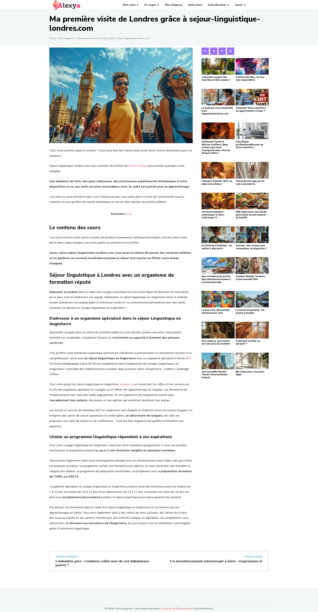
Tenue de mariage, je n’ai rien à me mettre (250, 182)
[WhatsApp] (230, 51)
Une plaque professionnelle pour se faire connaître (249, 144)
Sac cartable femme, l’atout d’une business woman (214, 374)
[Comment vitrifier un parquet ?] (252, 330)
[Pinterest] (222, 51)
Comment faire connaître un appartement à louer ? (251, 109)
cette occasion (137, 166)
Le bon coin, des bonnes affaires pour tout (215, 311)
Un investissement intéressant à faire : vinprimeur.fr (213, 214)
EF (189, 358)
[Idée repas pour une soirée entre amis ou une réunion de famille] (252, 201)
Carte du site (169, 608)
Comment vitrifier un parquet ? (248, 342)
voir (128, 214)
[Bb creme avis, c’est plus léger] (252, 361)
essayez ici (127, 384)
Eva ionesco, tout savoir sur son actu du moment (216, 342)
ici (161, 608)
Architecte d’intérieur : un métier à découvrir (217, 247)
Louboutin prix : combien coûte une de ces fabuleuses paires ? (102, 563)
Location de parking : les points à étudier (250, 311)
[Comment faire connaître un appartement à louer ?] (252, 97)
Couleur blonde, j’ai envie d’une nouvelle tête (250, 278)
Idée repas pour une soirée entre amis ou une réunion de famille (251, 214)
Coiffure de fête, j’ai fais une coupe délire (250, 78)
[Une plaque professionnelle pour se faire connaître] (252, 131)
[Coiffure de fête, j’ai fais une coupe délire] (252, 66)
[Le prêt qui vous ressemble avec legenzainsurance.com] (218, 97)
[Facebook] (205, 51)
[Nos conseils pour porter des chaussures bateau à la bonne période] (218, 265)
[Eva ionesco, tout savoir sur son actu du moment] (218, 330)
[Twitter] (213, 51)
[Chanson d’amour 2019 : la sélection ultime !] (218, 170)
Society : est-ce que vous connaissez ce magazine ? (251, 247)
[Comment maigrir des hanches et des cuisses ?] (218, 66)
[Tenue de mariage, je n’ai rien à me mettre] (252, 170)
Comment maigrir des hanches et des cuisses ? (216, 78)
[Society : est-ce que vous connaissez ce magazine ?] (252, 234)
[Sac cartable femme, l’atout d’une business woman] (218, 361)
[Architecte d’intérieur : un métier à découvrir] (218, 234)
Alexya (52, 38)
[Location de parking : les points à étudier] (252, 299)
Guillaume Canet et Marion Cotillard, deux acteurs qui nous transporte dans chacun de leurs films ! (216, 147)
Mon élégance (66, 38)
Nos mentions (184, 608)
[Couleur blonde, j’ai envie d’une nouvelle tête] (252, 265)
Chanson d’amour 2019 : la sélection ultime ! (217, 182)
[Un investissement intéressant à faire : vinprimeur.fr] (218, 201)
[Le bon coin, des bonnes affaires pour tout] (218, 299)
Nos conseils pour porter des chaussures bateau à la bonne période (216, 279)
